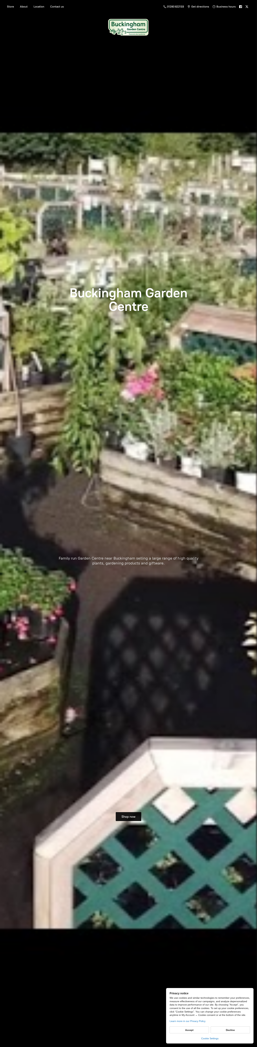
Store (10, 6)
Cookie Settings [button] (210, 1038)
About (24, 6)
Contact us (57, 6)
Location (39, 6)
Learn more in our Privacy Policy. (188, 1021)
